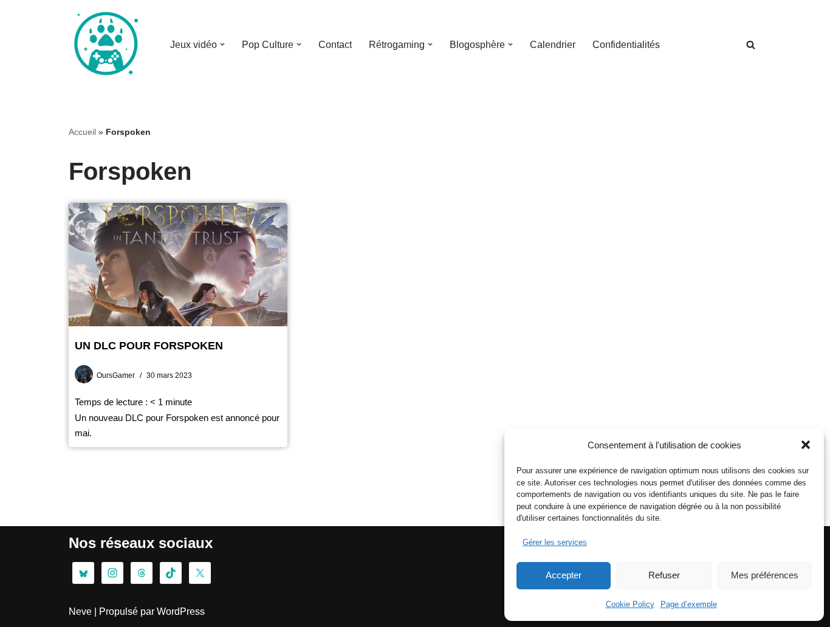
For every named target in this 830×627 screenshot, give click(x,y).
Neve (80, 611)
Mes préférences (764, 575)
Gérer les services (555, 542)
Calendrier (552, 44)
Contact (335, 44)
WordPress (181, 611)
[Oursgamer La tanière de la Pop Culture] (105, 44)
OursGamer (116, 375)
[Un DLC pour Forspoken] (178, 264)
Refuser (664, 575)
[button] (806, 445)
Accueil (82, 132)
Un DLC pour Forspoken (149, 346)
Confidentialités (626, 44)
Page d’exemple (688, 604)
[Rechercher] (750, 44)
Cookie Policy (630, 604)
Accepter (563, 575)
